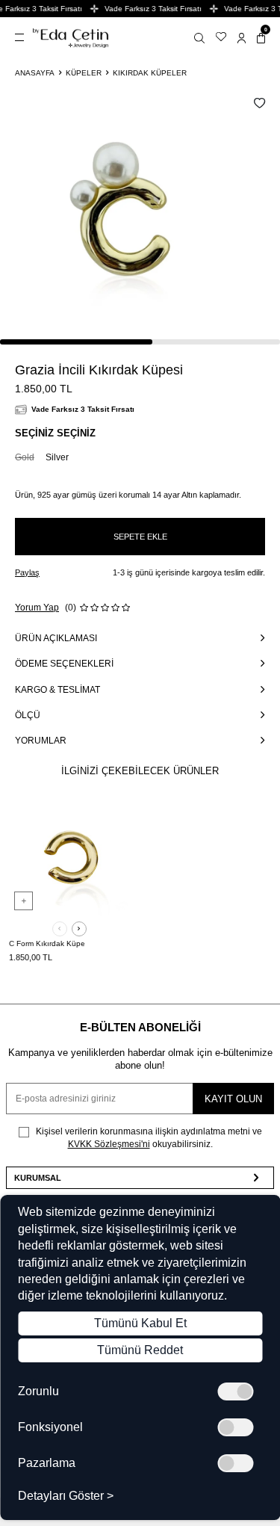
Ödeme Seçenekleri (64, 663)
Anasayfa (35, 73)
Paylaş (27, 572)
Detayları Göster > (65, 1496)
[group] (127, 217)
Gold (24, 457)
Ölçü (27, 715)
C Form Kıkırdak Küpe (47, 943)
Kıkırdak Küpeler (150, 73)
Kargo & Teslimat (57, 690)
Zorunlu (38, 1391)
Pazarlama (46, 1463)
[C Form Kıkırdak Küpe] (69, 857)
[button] (59, 928)
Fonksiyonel (50, 1427)
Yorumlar (40, 740)
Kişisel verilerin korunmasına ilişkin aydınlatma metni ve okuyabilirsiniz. (148, 1137)
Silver (57, 457)
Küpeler (84, 73)
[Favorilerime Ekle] (113, 816)
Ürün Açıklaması (56, 638)
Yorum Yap (37, 607)
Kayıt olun (233, 1099)
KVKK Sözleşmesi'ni (109, 1144)
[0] (261, 38)
